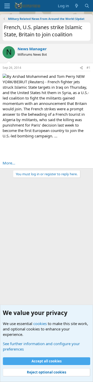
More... (9, 162)
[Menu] (7, 6)
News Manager (32, 48)
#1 (88, 67)
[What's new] (77, 6)
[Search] (87, 6)
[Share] (81, 68)
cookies (40, 323)
